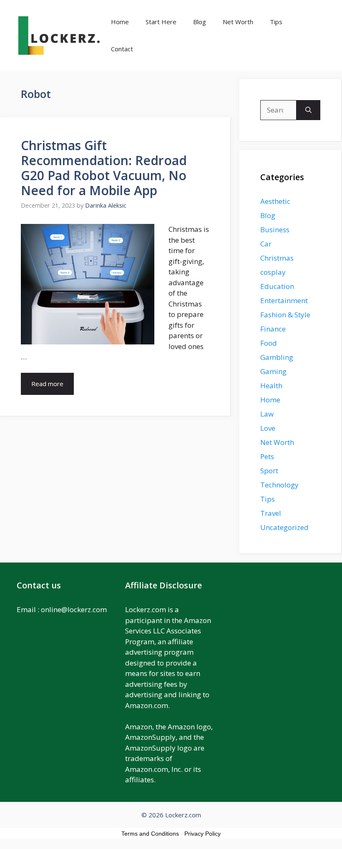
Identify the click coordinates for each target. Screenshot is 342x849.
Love (267, 428)
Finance (273, 329)
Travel (270, 513)
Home (120, 22)
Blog (199, 22)
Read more (47, 383)
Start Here (161, 22)
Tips (276, 22)
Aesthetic (275, 201)
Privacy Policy (202, 833)
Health (271, 385)
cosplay (273, 272)
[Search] (308, 110)
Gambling (276, 357)
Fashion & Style (285, 314)
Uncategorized (284, 527)
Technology (279, 485)
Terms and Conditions (150, 833)
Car (266, 244)
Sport (269, 470)
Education (277, 286)
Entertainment (284, 300)
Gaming (273, 371)
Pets (267, 456)
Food (268, 343)
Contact (122, 49)
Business (274, 229)
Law (267, 414)
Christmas (277, 258)
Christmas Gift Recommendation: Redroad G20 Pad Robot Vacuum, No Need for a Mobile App (104, 168)
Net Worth (238, 22)
